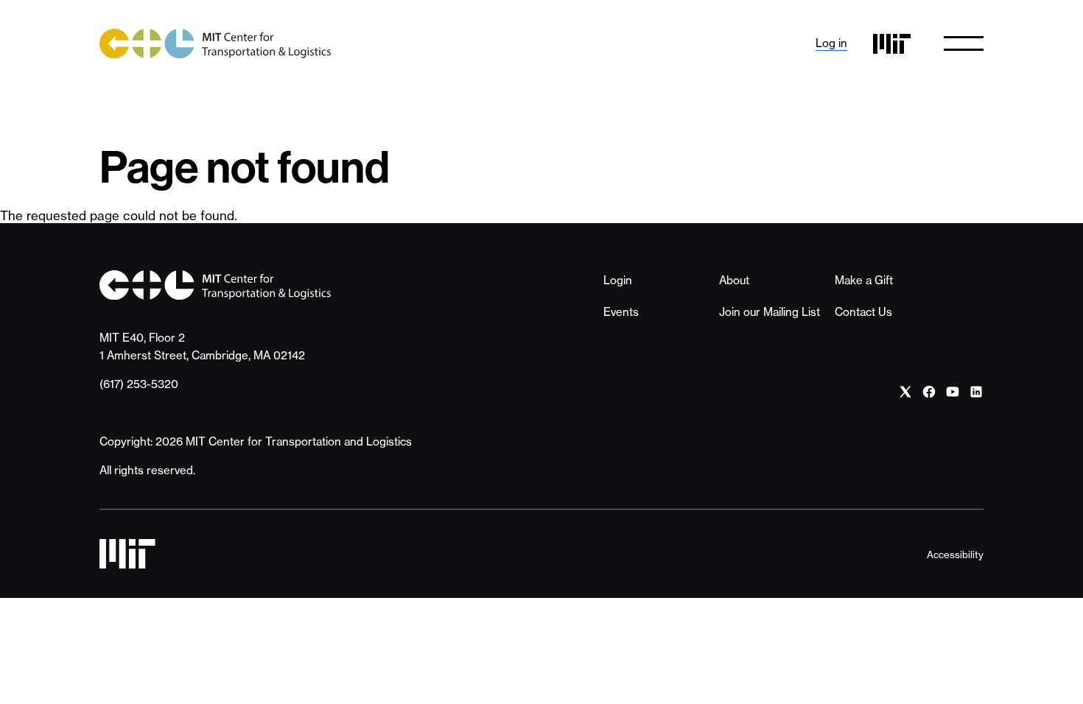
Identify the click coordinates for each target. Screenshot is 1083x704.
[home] (215, 43)
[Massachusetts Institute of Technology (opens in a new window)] (892, 44)
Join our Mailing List (769, 312)
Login (617, 280)
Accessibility (955, 554)
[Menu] (964, 43)
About (734, 280)
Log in (831, 43)
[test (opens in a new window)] (905, 392)
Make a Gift (864, 280)
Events (621, 312)
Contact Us (863, 312)
